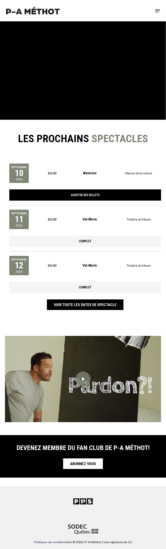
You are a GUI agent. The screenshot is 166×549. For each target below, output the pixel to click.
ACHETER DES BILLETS (85, 195)
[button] (157, 11)
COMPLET (85, 241)
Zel (130, 542)
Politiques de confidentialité (53, 542)
